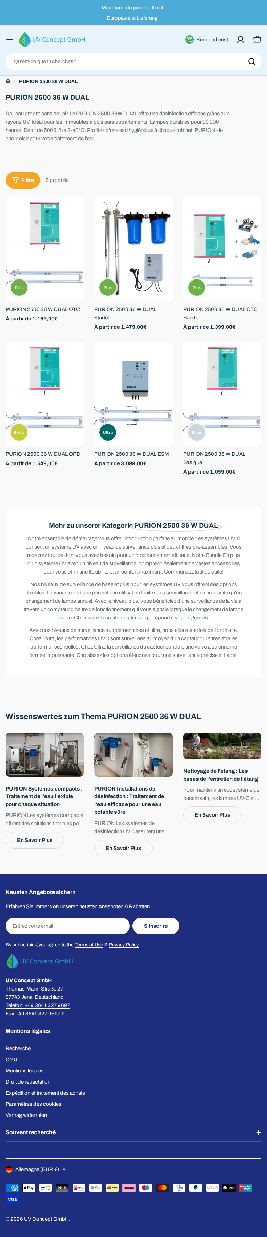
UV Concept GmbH (46, 1219)
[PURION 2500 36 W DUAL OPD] (45, 394)
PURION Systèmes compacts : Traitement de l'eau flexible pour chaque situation (44, 796)
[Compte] (240, 39)
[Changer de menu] (10, 39)
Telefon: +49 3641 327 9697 (38, 1005)
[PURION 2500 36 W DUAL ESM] (133, 394)
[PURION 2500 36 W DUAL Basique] (222, 394)
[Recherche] (252, 61)
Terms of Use (89, 944)
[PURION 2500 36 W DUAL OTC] (45, 249)
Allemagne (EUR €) (37, 1169)
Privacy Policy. (124, 944)
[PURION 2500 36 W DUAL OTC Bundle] (222, 249)
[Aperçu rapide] (73, 212)
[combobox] (133, 61)
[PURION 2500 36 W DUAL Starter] (133, 249)
